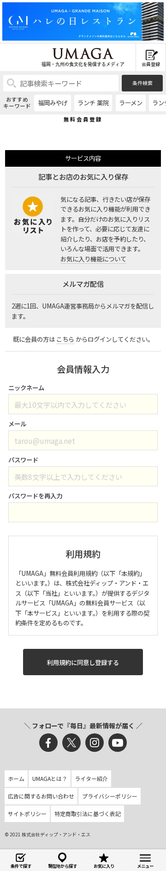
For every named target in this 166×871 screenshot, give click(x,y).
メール (17, 423)
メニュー (145, 866)
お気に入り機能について (93, 258)
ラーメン (130, 102)
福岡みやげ (53, 102)
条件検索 (142, 82)
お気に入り (104, 866)
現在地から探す (62, 866)
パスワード (23, 459)
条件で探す (21, 866)
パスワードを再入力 (35, 495)
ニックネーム (26, 387)
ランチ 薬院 (93, 102)
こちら (65, 339)
